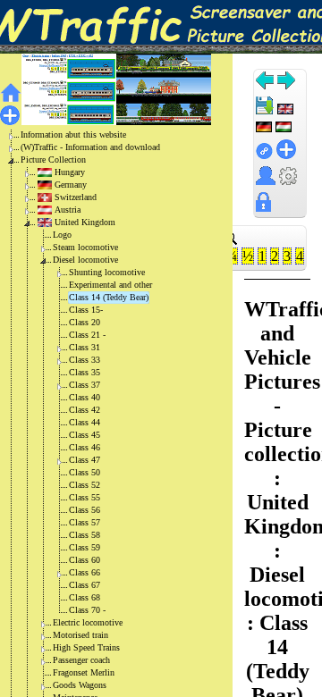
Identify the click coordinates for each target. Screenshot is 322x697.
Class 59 (84, 547)
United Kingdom (85, 222)
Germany (71, 184)
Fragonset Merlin (83, 672)
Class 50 (84, 472)
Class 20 (84, 322)
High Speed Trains (86, 647)
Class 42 (84, 410)
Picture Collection (53, 159)
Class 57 (84, 522)
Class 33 (84, 360)
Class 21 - (87, 335)
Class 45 (84, 435)
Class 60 (84, 560)
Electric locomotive (88, 622)
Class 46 (84, 447)
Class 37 (84, 385)
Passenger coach (81, 660)
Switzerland (76, 197)
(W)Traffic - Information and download (90, 147)
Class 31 (84, 347)
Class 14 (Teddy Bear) (108, 297)
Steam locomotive (85, 247)
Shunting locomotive (107, 272)
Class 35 (84, 372)
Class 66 (84, 572)
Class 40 (84, 397)
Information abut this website (73, 134)
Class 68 (84, 597)
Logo (62, 234)
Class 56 (84, 510)
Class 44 (84, 422)
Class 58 (84, 535)
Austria (67, 209)
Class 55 (84, 497)
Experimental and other (110, 285)
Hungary (70, 172)
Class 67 (84, 585)
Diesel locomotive (85, 260)
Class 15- (86, 310)
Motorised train (80, 635)
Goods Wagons (79, 685)
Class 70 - (87, 610)
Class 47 (84, 460)
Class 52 (84, 485)
